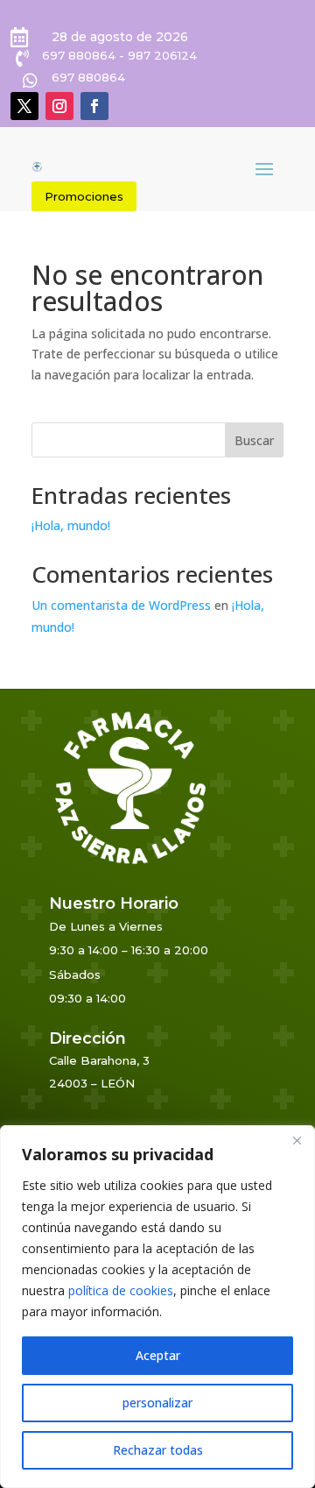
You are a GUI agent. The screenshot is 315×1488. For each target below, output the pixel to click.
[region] (157, 1306)
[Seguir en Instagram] (60, 106)
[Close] (296, 1140)
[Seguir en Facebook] (94, 106)
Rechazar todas (158, 1450)
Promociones (84, 196)
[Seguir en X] (24, 106)
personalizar (157, 1402)
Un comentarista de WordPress (121, 605)
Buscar (254, 440)
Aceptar (158, 1355)
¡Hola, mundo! (71, 525)
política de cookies (120, 1290)
